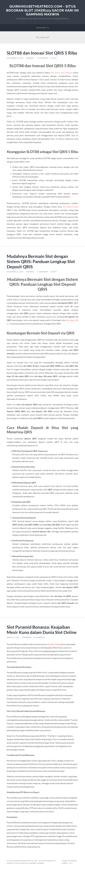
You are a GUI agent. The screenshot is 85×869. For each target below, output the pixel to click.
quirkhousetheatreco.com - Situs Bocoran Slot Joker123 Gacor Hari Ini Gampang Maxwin (42, 10)
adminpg (30, 58)
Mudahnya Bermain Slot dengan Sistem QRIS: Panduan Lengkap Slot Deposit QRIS (41, 261)
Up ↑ (71, 863)
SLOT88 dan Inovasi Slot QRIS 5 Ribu (42, 52)
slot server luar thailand (61, 72)
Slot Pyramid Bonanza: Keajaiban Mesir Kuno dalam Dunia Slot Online (42, 629)
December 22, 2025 (15, 58)
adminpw (26, 637)
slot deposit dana (70, 206)
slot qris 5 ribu (53, 644)
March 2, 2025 (13, 637)
